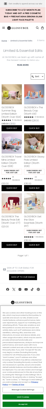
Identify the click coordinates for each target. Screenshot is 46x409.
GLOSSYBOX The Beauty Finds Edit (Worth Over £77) (11, 219)
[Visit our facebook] (8, 289)
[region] (23, 357)
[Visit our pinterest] (38, 289)
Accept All (23, 404)
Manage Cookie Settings (23, 389)
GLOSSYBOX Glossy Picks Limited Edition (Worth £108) (34, 161)
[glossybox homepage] (19, 28)
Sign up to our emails (23, 277)
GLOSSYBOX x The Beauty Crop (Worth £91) (33, 110)
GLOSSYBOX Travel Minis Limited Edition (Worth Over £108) (11, 161)
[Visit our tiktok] (32, 289)
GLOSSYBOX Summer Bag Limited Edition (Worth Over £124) (11, 112)
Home (4, 40)
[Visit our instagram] (20, 289)
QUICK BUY (11, 128)
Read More (23, 65)
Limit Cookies (23, 397)
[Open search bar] (37, 27)
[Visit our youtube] (26, 289)
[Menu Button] (2, 27)
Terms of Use (18, 384)
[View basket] (42, 27)
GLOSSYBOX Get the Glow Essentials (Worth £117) (33, 221)
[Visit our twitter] (14, 289)
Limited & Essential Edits (23, 50)
